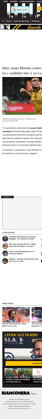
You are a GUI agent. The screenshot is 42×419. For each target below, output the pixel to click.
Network (13, 1)
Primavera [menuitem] (36, 21)
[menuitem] (3, 21)
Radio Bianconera (27, 1)
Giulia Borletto (10, 121)
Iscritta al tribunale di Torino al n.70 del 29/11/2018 (19, 401)
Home (6, 1)
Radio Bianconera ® (23, 399)
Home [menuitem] (9, 21)
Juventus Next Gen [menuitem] (21, 21)
